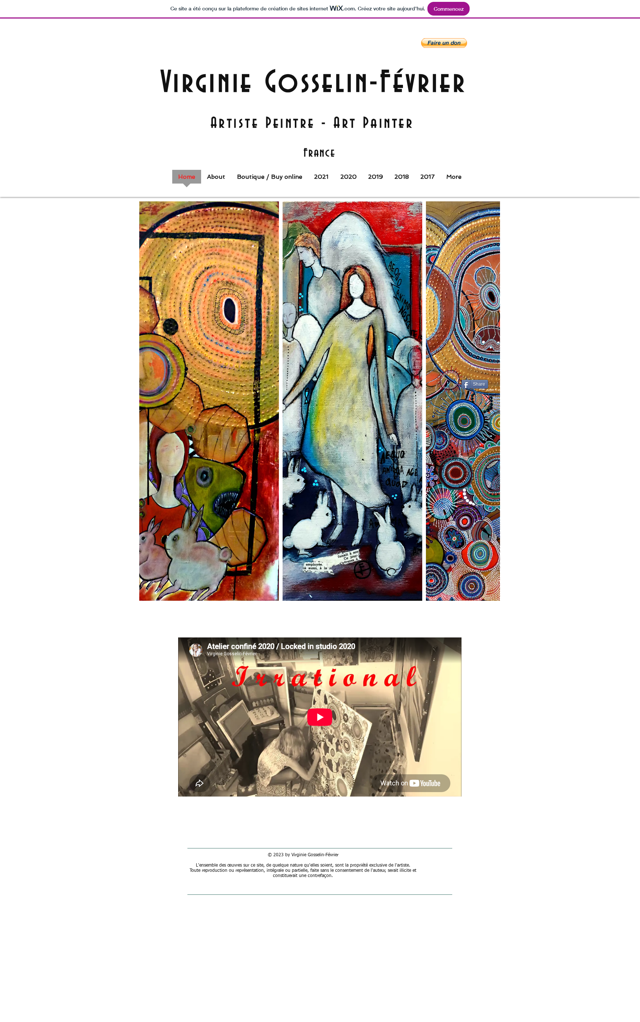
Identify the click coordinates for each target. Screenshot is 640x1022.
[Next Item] (487, 401)
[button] (444, 43)
